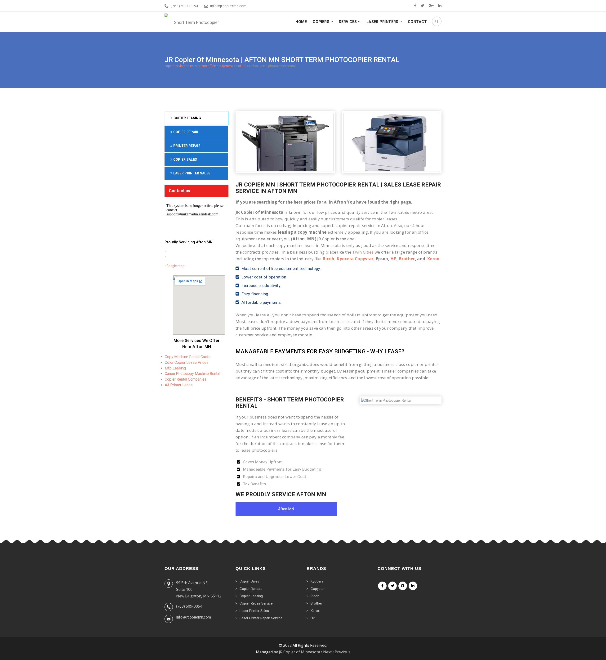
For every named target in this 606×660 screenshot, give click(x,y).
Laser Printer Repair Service (261, 618)
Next (327, 652)
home (301, 21)
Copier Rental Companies (186, 379)
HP (393, 258)
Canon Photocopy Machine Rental (192, 373)
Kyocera (317, 581)
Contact (417, 21)
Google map (175, 266)
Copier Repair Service (256, 603)
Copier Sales (184, 159)
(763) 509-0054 (184, 5)
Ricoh (328, 258)
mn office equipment (217, 66)
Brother (407, 258)
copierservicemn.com (181, 66)
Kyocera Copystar (355, 258)
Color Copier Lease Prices (187, 362)
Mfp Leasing (175, 368)
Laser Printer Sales (191, 173)
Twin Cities (363, 252)
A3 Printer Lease (179, 385)
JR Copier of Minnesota (299, 652)
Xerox (433, 258)
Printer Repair (186, 146)
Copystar (318, 589)
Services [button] (348, 21)
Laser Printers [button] (383, 21)
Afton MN (286, 509)
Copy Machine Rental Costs (187, 357)
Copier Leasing (187, 118)
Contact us (179, 190)
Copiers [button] (321, 21)
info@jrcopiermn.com (228, 5)
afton (242, 66)
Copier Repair (185, 132)
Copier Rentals (251, 589)
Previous (342, 652)
